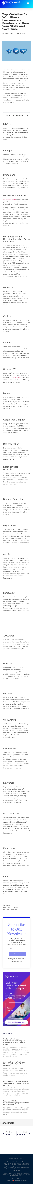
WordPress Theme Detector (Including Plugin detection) (16, 239)
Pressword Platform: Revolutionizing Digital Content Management (16, 1103)
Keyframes (8, 782)
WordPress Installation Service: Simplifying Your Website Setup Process (16, 1083)
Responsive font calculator (11, 468)
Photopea (8, 150)
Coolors (7, 316)
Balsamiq (8, 693)
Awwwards (8, 635)
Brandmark (9, 174)
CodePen (7, 342)
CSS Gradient (9, 748)
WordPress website (16, 378)
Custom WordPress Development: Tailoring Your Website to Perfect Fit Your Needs (14, 1041)
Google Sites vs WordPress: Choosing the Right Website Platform (14, 1064)
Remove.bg (8, 592)
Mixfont (7, 124)
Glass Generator (11, 813)
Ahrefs (6, 554)
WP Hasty (8, 287)
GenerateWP (9, 368)
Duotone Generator (13, 499)
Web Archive (9, 719)
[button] (28, 3)
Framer (7, 393)
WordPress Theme (9, 200)
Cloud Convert (10, 847)
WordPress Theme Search (16, 195)
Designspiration (11, 443)
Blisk (5, 876)
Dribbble (7, 663)
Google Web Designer (14, 419)
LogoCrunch (9, 525)
